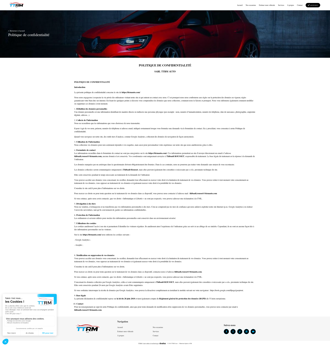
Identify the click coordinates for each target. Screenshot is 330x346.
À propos (120, 335)
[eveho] (162, 343)
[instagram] (233, 331)
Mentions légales (183, 343)
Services (156, 331)
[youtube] (253, 331)
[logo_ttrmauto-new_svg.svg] (16, 5)
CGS (190, 343)
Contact (155, 335)
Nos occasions (158, 327)
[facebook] (226, 331)
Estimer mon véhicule (125, 331)
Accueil (120, 327)
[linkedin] (246, 331)
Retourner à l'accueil (17, 31)
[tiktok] (239, 331)
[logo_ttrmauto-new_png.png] (87, 328)
